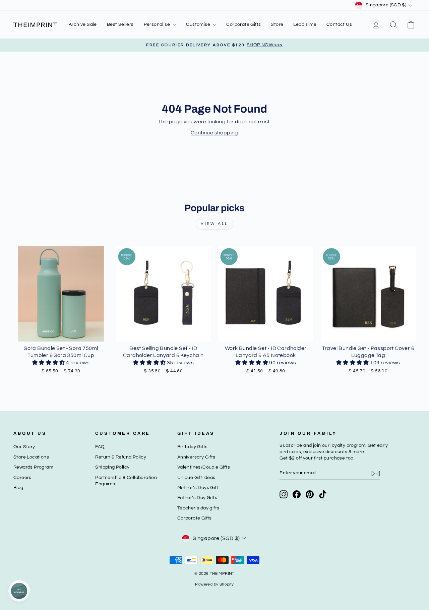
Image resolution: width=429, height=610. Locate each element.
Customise (198, 24)
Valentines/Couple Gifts (203, 467)
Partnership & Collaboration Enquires (126, 480)
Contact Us (339, 24)
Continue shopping (214, 132)
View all (214, 224)
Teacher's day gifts (198, 508)
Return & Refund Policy (120, 457)
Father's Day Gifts (197, 497)
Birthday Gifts (192, 446)
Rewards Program (33, 467)
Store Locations (31, 457)
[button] (49, 362)
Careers (22, 477)
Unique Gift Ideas (196, 477)
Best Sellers (120, 24)
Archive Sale (83, 24)
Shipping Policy (112, 467)
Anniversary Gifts (196, 457)
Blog (18, 487)
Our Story (24, 446)
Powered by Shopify (214, 584)
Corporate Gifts (243, 24)
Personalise (157, 24)
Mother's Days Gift (197, 487)
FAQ (100, 446)
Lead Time (304, 24)
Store (277, 24)
